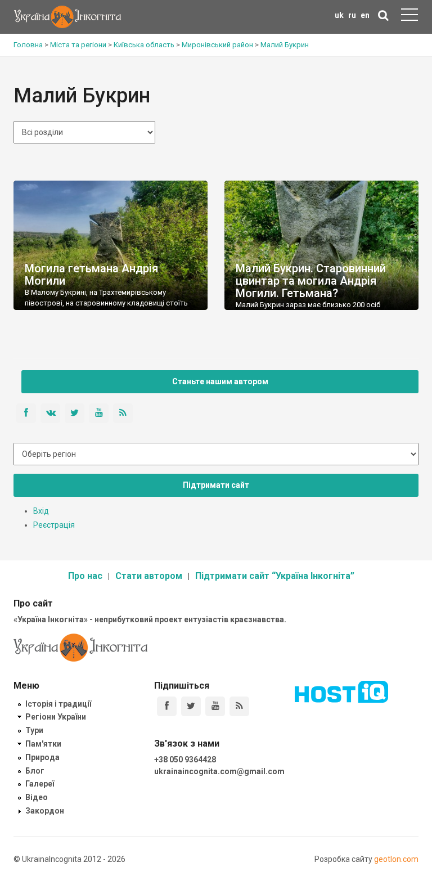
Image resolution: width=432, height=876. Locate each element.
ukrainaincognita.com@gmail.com (219, 771)
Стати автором (148, 575)
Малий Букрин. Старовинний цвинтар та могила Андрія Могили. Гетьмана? (311, 281)
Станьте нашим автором (220, 381)
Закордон (44, 810)
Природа (42, 757)
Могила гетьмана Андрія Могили (91, 274)
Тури (34, 730)
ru (352, 15)
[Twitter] (191, 706)
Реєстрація (54, 524)
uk (339, 15)
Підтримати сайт (216, 484)
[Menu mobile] (409, 16)
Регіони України (55, 716)
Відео (36, 797)
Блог (34, 770)
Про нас (85, 575)
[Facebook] (167, 706)
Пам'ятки (43, 743)
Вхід (41, 510)
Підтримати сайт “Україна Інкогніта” (274, 575)
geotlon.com (396, 859)
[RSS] (239, 706)
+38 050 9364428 (185, 759)
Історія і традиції (58, 703)
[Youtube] (215, 706)
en (365, 15)
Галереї (39, 783)
